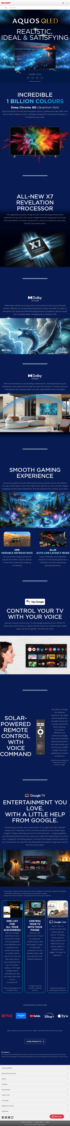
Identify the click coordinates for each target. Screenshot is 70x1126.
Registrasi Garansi (8, 1106)
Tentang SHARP (7, 1068)
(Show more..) (64, 1056)
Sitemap (4, 1084)
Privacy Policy (39, 1122)
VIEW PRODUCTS (34, 1041)
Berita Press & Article (9, 1073)
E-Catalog (5, 1100)
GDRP (47, 1122)
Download (5, 1111)
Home (6, 7)
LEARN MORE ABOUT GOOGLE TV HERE (35, 1005)
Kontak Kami (6, 1089)
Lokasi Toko (6, 1095)
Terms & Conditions (26, 1122)
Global (4, 1079)
